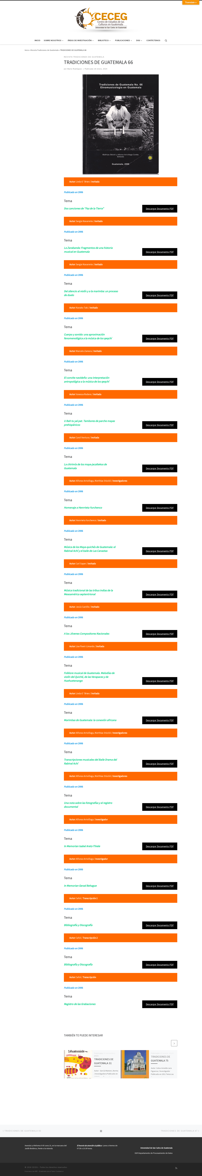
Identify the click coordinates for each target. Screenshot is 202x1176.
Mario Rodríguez (74, 69)
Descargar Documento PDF (160, 208)
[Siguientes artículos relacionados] (174, 1043)
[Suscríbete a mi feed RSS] (176, 1168)
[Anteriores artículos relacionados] (167, 1043)
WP (36, 1171)
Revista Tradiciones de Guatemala (45, 50)
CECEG (35, 1167)
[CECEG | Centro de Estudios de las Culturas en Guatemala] (101, 18)
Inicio (27, 50)
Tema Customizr (57, 1171)
